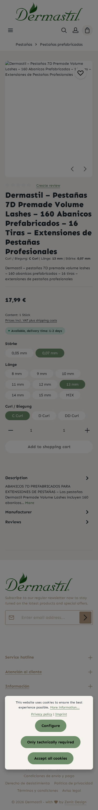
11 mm (18, 384)
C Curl (17, 415)
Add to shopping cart (49, 446)
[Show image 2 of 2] (85, 130)
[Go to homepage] (49, 11)
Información (17, 686)
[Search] (64, 30)
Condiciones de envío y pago (49, 776)
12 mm (45, 384)
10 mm (68, 373)
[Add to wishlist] (81, 73)
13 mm (72, 384)
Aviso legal (71, 790)
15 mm (45, 395)
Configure (51, 725)
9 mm (42, 373)
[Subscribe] (85, 618)
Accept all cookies (50, 758)
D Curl (44, 415)
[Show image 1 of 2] (85, 120)
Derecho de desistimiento (27, 783)
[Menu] (10, 30)
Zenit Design (76, 802)
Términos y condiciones (37, 790)
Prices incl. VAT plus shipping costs (31, 320)
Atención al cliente (23, 671)
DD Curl (72, 415)
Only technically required (50, 742)
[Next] (84, 168)
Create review (48, 185)
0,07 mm (49, 353)
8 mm (17, 373)
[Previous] (72, 168)
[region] (49, 119)
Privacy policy (41, 714)
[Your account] (75, 30)
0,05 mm (19, 353)
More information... (65, 707)
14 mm (18, 395)
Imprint (61, 714)
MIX (70, 395)
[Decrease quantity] (10, 430)
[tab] (47, 490)
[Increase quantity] (87, 430)
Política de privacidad (73, 783)
